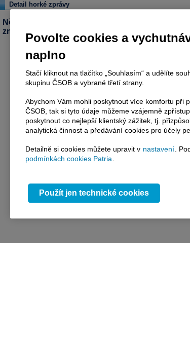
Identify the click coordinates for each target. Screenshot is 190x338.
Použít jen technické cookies (94, 193)
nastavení (158, 149)
